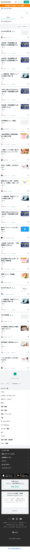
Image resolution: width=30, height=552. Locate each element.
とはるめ (5, 282)
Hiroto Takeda (6, 237)
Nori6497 (5, 37)
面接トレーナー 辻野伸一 (7, 53)
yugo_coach (6, 294)
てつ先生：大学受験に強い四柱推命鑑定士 (6, 175)
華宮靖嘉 (5, 321)
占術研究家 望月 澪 (6, 160)
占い (2, 124)
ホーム (2, 383)
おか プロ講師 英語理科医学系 (7, 352)
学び (2, 33)
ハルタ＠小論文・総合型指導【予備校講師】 (6, 144)
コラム (2, 48)
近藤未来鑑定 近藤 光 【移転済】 (6, 129)
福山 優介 (5, 337)
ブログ (7, 383)
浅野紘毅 (5, 191)
